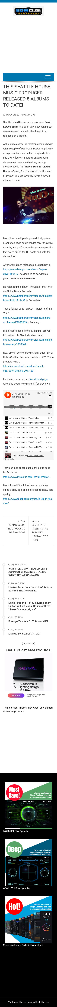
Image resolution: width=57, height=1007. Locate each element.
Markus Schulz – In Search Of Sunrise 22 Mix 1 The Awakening (30, 589)
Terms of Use (10, 707)
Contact (19, 711)
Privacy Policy (25, 707)
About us (38, 707)
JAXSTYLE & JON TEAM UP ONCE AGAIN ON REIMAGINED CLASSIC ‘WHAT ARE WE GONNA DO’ (27, 572)
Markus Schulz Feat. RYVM (24, 633)
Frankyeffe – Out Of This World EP (28, 621)
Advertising (9, 711)
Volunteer (48, 707)
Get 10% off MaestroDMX (28, 650)
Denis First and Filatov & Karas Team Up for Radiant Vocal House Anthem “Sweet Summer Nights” (29, 606)
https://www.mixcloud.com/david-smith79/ (27, 476)
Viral (30, 1002)
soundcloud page (38, 379)
